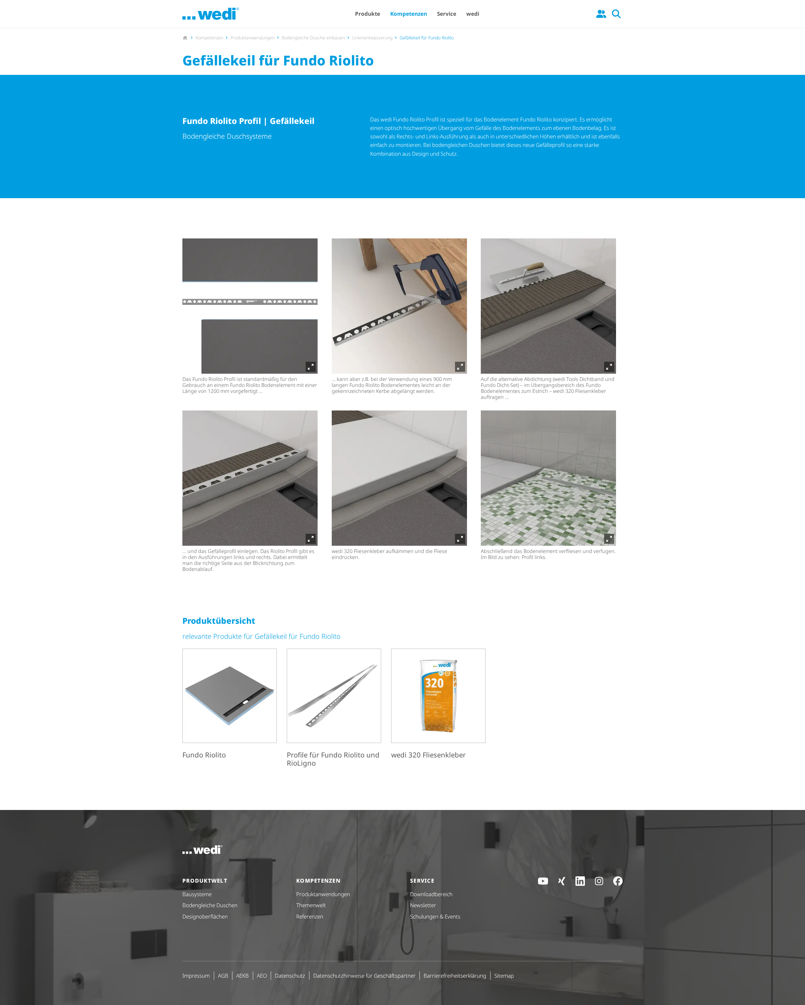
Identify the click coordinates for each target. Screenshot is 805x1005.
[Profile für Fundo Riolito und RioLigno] (334, 709)
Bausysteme (197, 894)
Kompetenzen (408, 13)
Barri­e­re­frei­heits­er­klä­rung (455, 975)
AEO (262, 975)
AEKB (242, 975)
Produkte (367, 13)
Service (446, 13)
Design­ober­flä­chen (205, 916)
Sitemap (504, 975)
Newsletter (423, 905)
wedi (472, 13)
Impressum (196, 975)
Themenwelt (311, 905)
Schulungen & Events (435, 916)
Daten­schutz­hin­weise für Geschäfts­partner (364, 975)
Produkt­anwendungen (323, 894)
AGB (223, 975)
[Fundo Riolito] (229, 709)
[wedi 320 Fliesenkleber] (438, 709)
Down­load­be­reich (431, 894)
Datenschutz (290, 975)
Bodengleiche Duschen (209, 905)
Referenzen (309, 916)
